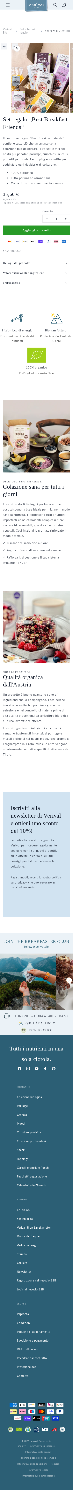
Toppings (22, 1159)
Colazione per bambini (31, 1141)
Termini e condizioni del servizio (38, 1457)
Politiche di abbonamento (33, 1331)
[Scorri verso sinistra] (4, 46)
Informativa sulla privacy (38, 1452)
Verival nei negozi (28, 1245)
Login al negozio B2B (30, 1289)
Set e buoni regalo (27, 31)
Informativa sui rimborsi (42, 1446)
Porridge (22, 1105)
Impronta (23, 1314)
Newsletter (24, 1271)
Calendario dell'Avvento (32, 1185)
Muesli (21, 1123)
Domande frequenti (29, 1236)
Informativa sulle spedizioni (32, 1463)
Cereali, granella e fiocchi (33, 1167)
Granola (22, 1114)
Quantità (47, 211)
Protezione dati (27, 1366)
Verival (34, 1441)
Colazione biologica (29, 1097)
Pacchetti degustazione (32, 1176)
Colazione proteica (29, 1132)
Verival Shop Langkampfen (34, 1227)
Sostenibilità (25, 1218)
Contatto (23, 1375)
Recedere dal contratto (32, 1358)
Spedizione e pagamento (33, 1340)
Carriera (22, 1262)
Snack (21, 1150)
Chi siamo (23, 1210)
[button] (8, 5)
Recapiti (55, 1463)
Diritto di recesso (28, 1349)
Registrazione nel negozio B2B (36, 1280)
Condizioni (24, 1323)
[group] (28, 982)
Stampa (22, 1254)
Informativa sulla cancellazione (38, 1475)
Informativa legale (38, 1470)
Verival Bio (7, 31)
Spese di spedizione (29, 203)
